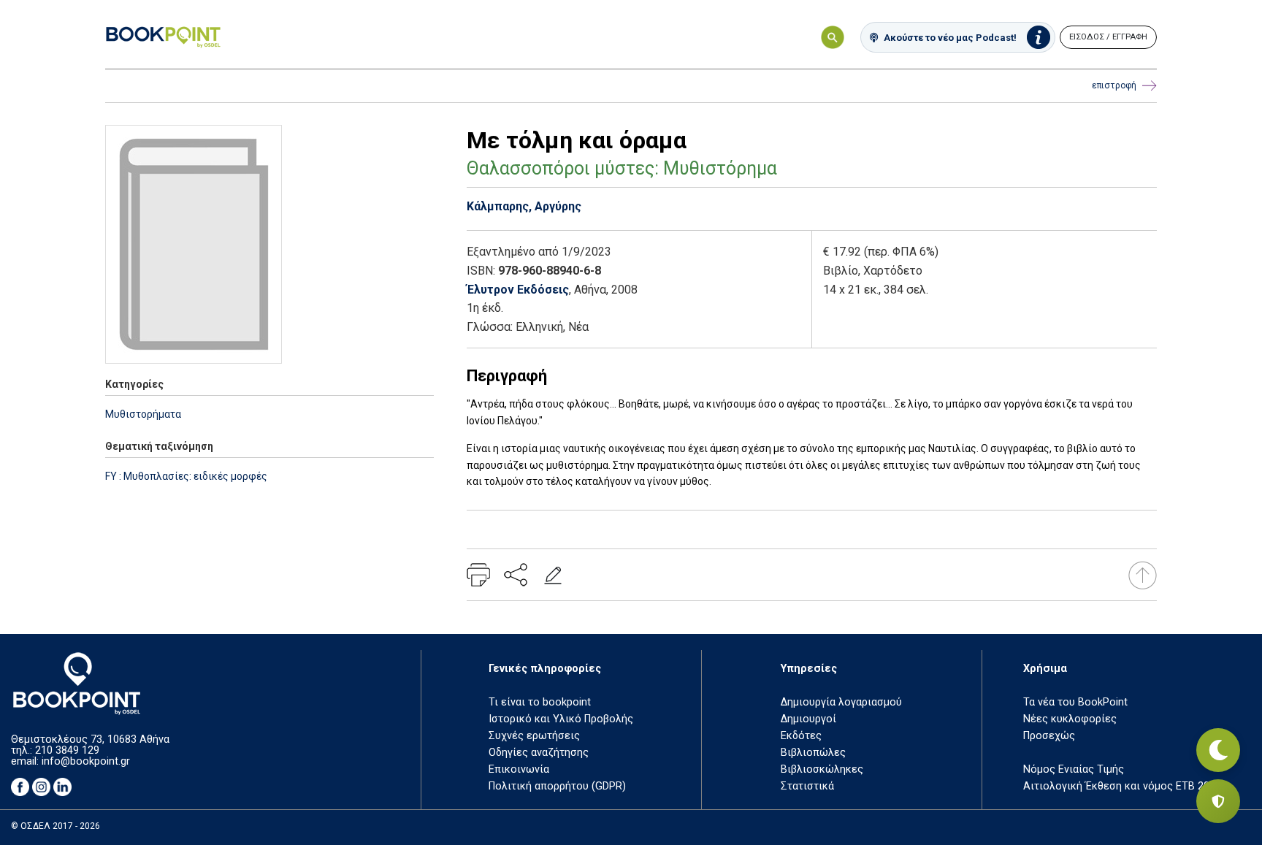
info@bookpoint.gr (86, 761)
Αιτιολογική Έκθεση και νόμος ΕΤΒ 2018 (1122, 786)
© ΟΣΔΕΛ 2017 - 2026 (55, 826)
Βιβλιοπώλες (813, 752)
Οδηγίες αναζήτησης (539, 752)
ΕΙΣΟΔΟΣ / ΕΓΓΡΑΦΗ (1108, 37)
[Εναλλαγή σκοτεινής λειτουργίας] (1218, 750)
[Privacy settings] (1218, 801)
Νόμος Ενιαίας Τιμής (1073, 769)
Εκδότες (801, 736)
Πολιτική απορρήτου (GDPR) (557, 786)
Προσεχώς (1049, 736)
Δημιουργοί (808, 719)
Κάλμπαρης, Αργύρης (524, 206)
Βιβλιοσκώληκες (822, 769)
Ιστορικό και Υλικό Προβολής (561, 719)
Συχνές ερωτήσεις (534, 736)
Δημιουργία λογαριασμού (841, 702)
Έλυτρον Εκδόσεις (518, 290)
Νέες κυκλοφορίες (1070, 719)
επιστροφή (1114, 85)
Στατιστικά (807, 786)
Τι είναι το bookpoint (540, 702)
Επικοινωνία (519, 769)
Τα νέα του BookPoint (1075, 702)
